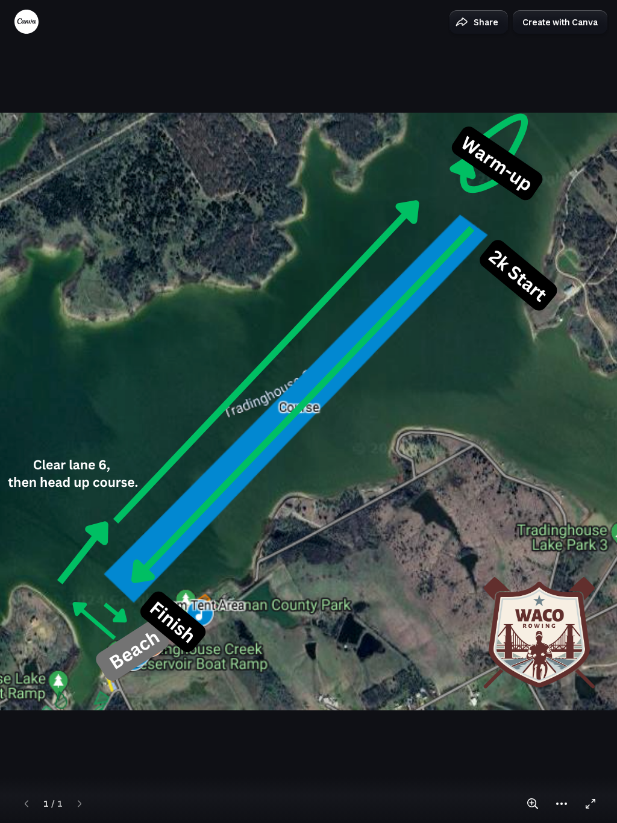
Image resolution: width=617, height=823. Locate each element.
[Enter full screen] (590, 804)
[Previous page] (26, 804)
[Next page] (79, 804)
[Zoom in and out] (533, 804)
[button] (478, 22)
